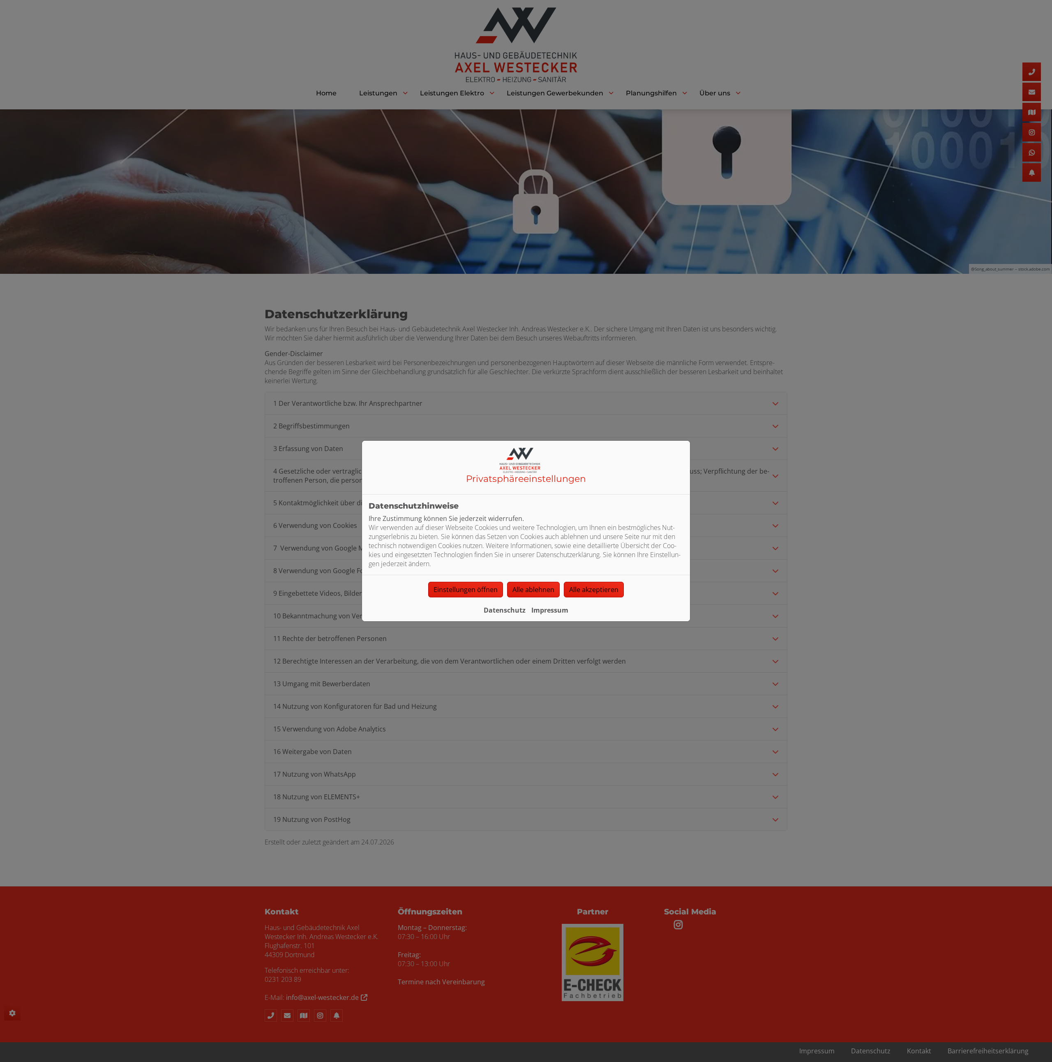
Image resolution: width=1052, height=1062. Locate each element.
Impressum (549, 610)
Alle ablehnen (533, 589)
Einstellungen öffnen (466, 589)
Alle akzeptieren (593, 589)
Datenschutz (505, 610)
